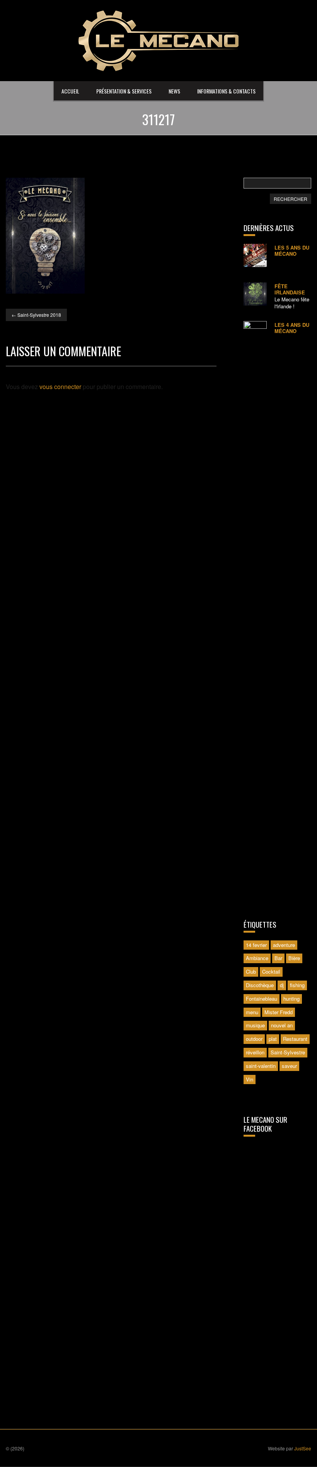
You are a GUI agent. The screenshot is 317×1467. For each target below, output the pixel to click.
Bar (278, 958)
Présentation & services (124, 91)
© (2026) (15, 1448)
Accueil (70, 91)
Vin (249, 1079)
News (174, 91)
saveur (289, 1065)
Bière (294, 958)
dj (282, 985)
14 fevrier (256, 945)
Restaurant (295, 1038)
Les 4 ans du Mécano (291, 328)
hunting (291, 998)
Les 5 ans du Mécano (291, 250)
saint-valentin (261, 1065)
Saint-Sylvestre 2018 (36, 314)
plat (273, 1038)
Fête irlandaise (289, 289)
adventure (284, 945)
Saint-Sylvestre (288, 1052)
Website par (289, 1448)
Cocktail (271, 971)
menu (252, 1012)
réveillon (255, 1052)
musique (255, 1025)
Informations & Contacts (226, 91)
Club (251, 971)
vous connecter (60, 386)
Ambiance (257, 958)
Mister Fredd (278, 1012)
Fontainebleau (261, 998)
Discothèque (260, 985)
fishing (297, 985)
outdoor (254, 1038)
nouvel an (282, 1025)
